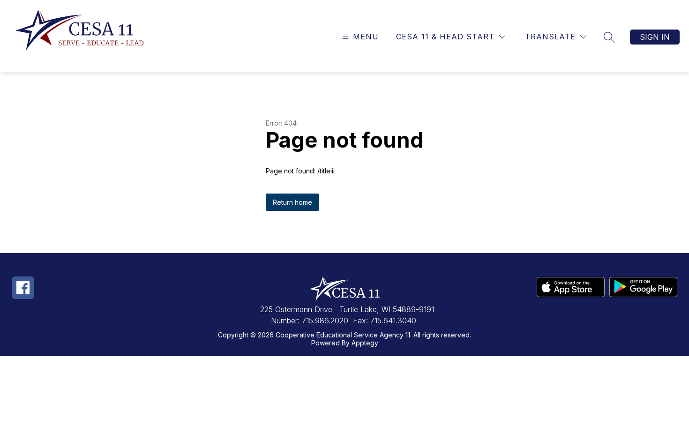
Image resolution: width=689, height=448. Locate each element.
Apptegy (365, 343)
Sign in (655, 37)
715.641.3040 (393, 320)
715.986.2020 (325, 320)
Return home (292, 202)
